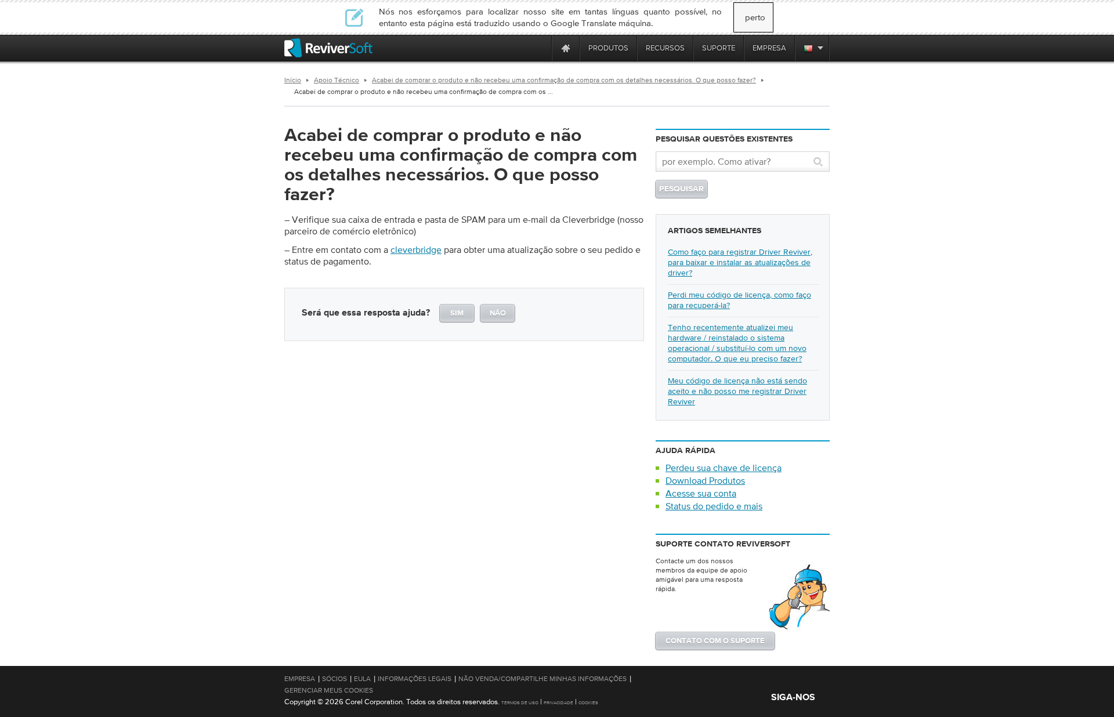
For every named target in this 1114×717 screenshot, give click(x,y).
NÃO (498, 313)
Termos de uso (519, 702)
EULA (362, 679)
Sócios (334, 679)
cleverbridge (416, 249)
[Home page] (565, 48)
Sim (457, 313)
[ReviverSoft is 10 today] (540, 48)
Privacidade (558, 702)
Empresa (299, 679)
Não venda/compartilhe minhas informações (542, 679)
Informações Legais (414, 679)
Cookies (588, 702)
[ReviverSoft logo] (328, 47)
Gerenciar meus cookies (328, 690)
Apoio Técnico (336, 80)
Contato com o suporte (715, 641)
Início (292, 80)
